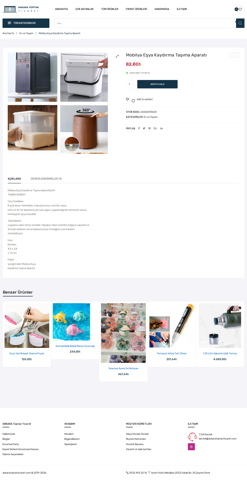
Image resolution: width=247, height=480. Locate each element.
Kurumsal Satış (11, 444)
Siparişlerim (70, 444)
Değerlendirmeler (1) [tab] (46, 178)
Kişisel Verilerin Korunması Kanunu (21, 449)
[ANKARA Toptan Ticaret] (21, 9)
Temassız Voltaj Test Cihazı (172, 353)
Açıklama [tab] (14, 178)
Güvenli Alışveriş (134, 444)
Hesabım (69, 434)
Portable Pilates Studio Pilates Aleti (236, 55)
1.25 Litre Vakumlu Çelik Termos (220, 353)
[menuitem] (61, 9)
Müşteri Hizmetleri (136, 439)
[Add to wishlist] (22, 344)
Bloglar (6, 439)
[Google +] (155, 128)
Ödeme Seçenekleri (13, 454)
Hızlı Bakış (31, 344)
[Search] (240, 23)
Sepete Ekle (157, 84)
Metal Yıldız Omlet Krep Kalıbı (231, 55)
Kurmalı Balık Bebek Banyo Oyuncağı (75, 346)
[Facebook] (139, 128)
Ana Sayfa (8, 33)
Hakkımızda (9, 434)
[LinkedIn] (161, 128)
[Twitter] (144, 128)
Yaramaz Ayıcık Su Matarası (123, 368)
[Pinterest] (149, 128)
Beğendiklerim (72, 439)
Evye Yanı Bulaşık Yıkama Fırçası (27, 353)
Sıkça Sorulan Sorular (137, 434)
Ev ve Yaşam (26, 33)
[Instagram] (191, 446)
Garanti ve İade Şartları (138, 449)
